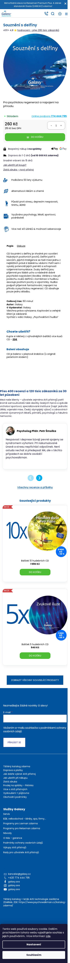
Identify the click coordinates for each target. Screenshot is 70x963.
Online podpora (49, 116)
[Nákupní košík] (59, 13)
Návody (7, 833)
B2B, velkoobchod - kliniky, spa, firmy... (24, 818)
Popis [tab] (10, 246)
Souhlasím (33, 955)
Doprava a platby (13, 770)
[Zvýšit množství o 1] (61, 125)
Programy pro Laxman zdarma (20, 823)
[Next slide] (39, 478)
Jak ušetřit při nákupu (15, 777)
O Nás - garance (12, 838)
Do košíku (37, 137)
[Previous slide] (31, 478)
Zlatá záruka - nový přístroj (18, 169)
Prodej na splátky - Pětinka (18, 785)
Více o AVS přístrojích (15, 789)
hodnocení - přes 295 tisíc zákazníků (38, 30)
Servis (6, 814)
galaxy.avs (14, 881)
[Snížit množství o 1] (51, 125)
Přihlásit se (14, 742)
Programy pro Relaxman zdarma (21, 828)
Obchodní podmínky (15, 797)
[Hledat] (52, 13)
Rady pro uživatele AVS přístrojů (21, 852)
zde (48, 936)
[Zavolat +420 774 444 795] (46, 13)
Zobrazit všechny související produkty (35, 680)
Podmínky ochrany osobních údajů (23, 842)
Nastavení (34, 944)
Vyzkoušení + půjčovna (16, 793)
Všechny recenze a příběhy (35, 487)
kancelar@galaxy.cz (19, 874)
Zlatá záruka (10, 781)
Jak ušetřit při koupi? (14, 165)
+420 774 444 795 (19, 877)
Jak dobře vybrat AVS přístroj (19, 774)
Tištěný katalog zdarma (16, 766)
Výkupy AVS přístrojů (14, 847)
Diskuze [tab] (21, 246)
